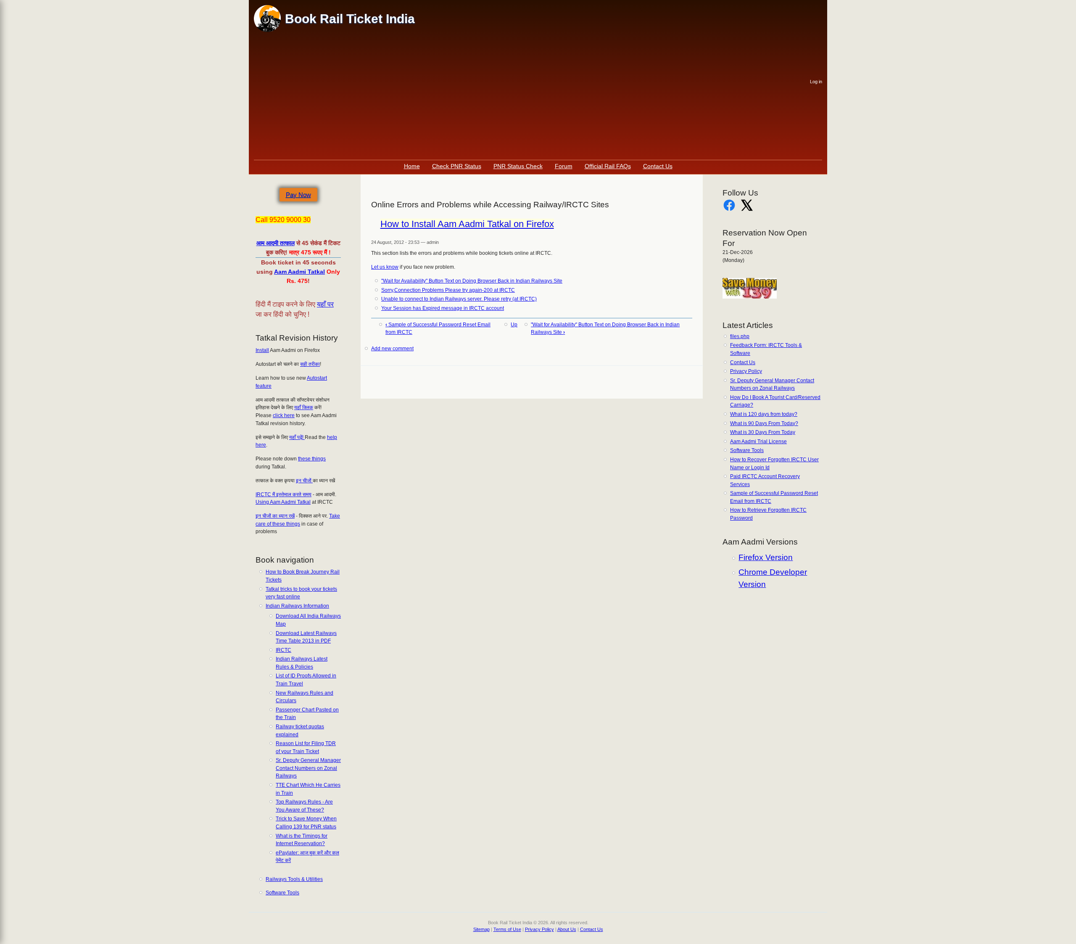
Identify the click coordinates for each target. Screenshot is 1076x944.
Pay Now (298, 194)
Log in (816, 81)
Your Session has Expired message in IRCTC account (442, 308)
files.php (739, 336)
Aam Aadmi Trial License (758, 441)
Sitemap (481, 929)
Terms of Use (507, 929)
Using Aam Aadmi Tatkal (283, 502)
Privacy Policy (746, 371)
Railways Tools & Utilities (294, 879)
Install (262, 350)
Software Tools (282, 893)
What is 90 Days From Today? (764, 423)
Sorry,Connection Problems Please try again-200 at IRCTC (448, 290)
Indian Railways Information (297, 606)
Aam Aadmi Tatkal (299, 271)
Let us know (384, 267)
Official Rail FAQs (608, 166)
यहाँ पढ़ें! (297, 437)
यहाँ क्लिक (303, 407)
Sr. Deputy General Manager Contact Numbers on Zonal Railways (308, 768)
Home (412, 166)
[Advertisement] (532, 97)
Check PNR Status (456, 166)
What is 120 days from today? (763, 414)
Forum (563, 166)
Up (514, 325)
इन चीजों (304, 481)
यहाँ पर (325, 304)
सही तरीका (310, 364)
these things (312, 459)
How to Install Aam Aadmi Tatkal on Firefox (467, 224)
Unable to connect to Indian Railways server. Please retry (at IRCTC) (459, 299)
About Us (566, 929)
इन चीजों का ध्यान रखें (275, 516)
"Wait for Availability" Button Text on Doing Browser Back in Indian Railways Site (471, 281)
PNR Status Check (518, 166)
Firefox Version (765, 557)
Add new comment (392, 349)
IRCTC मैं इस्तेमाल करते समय (283, 494)
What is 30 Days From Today (762, 432)
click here (284, 415)
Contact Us (657, 166)
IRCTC (283, 650)
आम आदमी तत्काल (275, 243)
